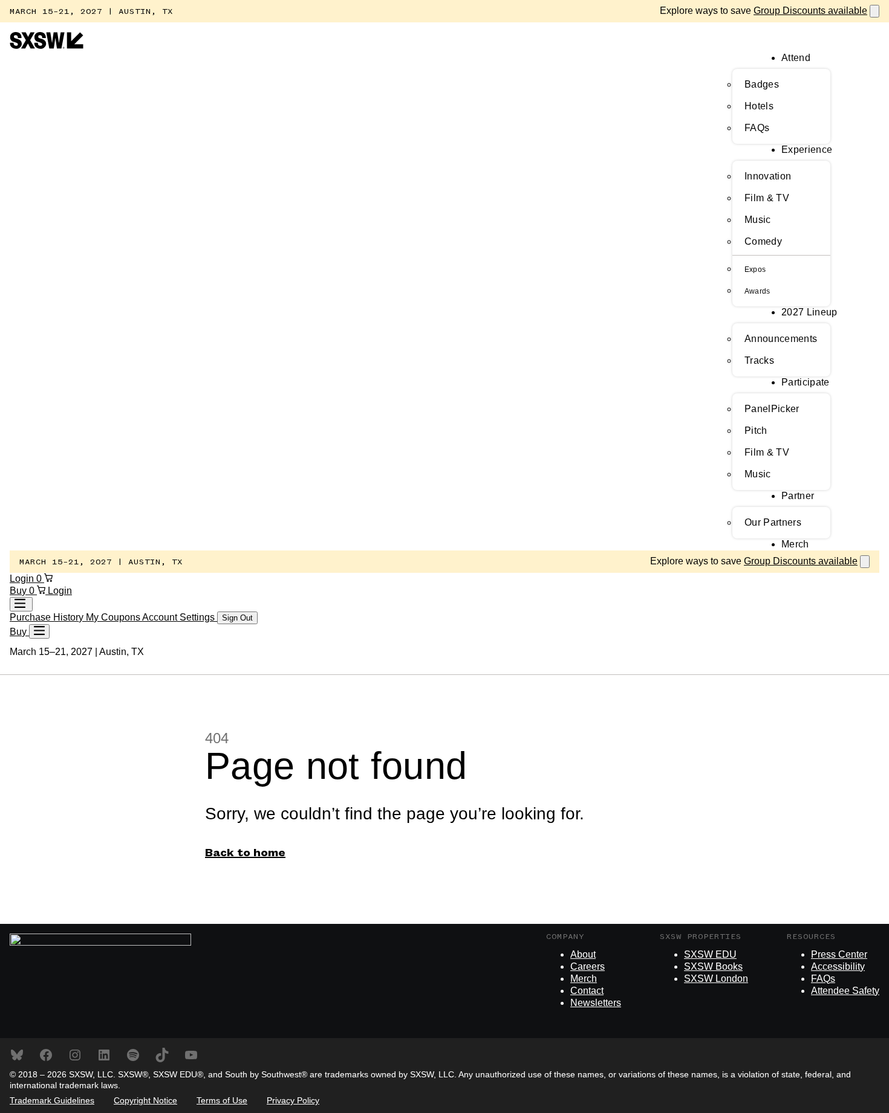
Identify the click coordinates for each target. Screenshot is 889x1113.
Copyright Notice (145, 1100)
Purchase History (48, 617)
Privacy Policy (293, 1100)
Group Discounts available (810, 10)
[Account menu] (21, 604)
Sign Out (237, 617)
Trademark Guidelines (52, 1100)
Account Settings (179, 617)
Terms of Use (222, 1100)
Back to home (245, 853)
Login (23, 578)
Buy (19, 591)
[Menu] (39, 631)
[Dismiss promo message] (874, 11)
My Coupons (114, 617)
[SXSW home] (46, 45)
